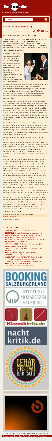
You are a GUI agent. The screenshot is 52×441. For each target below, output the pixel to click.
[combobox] (19, 19)
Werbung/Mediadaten (30, 436)
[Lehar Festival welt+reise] (26, 367)
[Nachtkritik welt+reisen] (26, 336)
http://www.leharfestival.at (11, 216)
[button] (34, 31)
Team (39, 436)
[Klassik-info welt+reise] (26, 316)
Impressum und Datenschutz (12, 436)
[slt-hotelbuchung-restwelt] (26, 278)
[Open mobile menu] (46, 19)
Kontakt (44, 436)
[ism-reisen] (26, 297)
